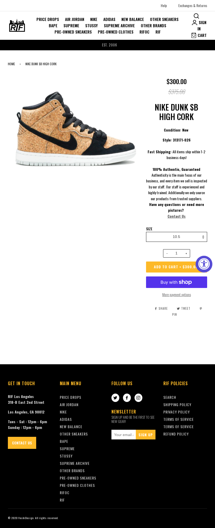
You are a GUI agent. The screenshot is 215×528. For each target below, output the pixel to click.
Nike (93, 19)
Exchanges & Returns (192, 5)
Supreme (71, 25)
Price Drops (47, 19)
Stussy (91, 25)
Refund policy (176, 434)
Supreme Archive (119, 25)
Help (164, 5)
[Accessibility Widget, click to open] (204, 264)
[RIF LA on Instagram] (138, 398)
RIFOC (144, 32)
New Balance (132, 19)
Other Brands (153, 25)
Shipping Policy (177, 404)
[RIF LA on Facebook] (127, 398)
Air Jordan (74, 19)
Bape (53, 25)
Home (11, 64)
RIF (158, 32)
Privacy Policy (176, 412)
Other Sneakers (164, 19)
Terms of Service (178, 426)
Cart (202, 35)
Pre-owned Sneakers (73, 32)
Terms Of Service (178, 419)
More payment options (176, 294)
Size (149, 229)
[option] (107, 45)
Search (169, 397)
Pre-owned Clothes (115, 32)
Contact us (22, 442)
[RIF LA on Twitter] (115, 398)
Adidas (109, 19)
